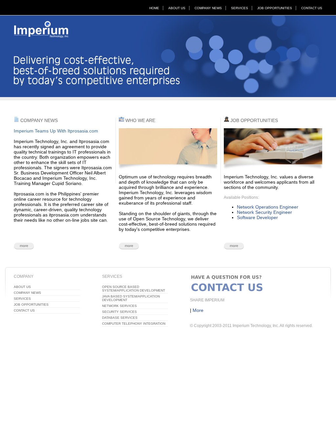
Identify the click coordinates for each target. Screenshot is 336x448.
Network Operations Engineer (267, 207)
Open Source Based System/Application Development (133, 288)
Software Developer (257, 217)
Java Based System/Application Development (131, 298)
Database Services (119, 317)
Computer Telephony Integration (133, 323)
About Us (176, 8)
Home (154, 8)
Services (239, 8)
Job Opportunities (274, 8)
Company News (208, 8)
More (198, 310)
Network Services (119, 306)
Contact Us (311, 8)
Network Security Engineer (264, 212)
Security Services (119, 312)
